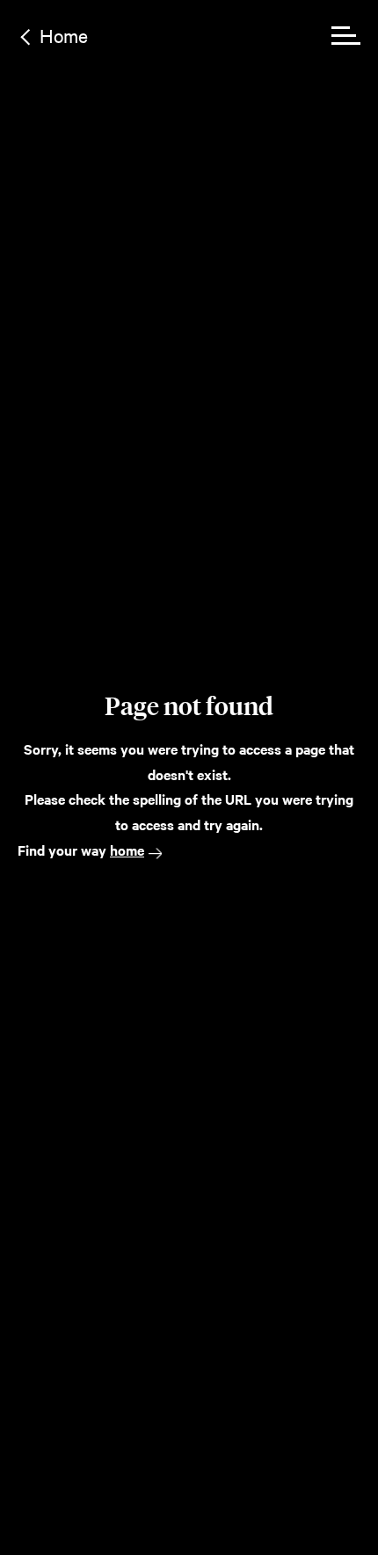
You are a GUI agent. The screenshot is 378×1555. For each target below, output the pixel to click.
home (127, 849)
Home (64, 35)
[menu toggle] (345, 35)
